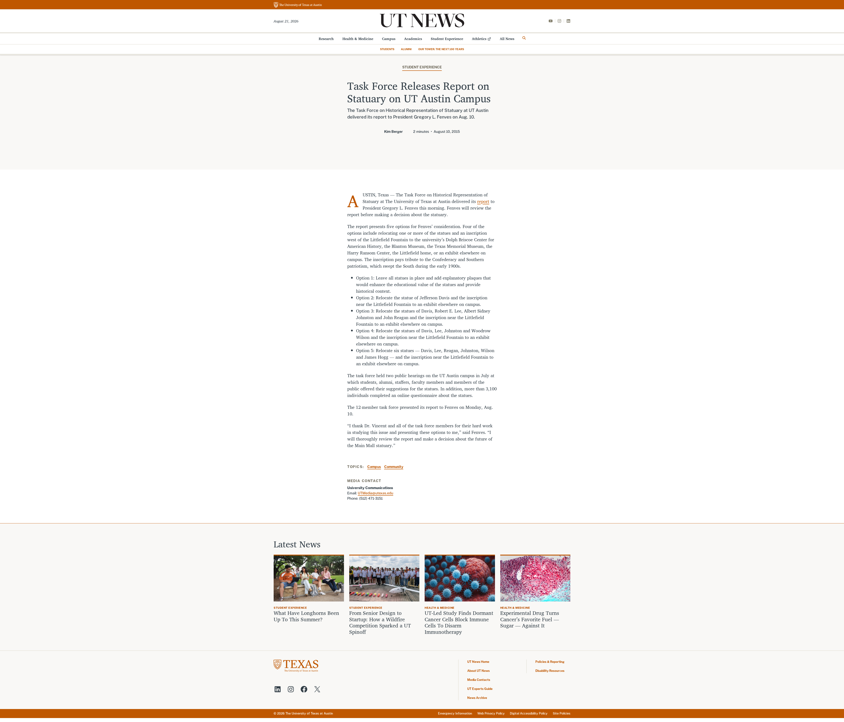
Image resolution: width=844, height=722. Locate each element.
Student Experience (447, 39)
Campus (388, 39)
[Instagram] (559, 21)
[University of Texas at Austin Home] (298, 5)
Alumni (406, 49)
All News (507, 39)
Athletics (479, 39)
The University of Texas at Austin (309, 713)
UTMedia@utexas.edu (375, 493)
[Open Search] (524, 38)
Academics (413, 39)
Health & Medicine (357, 39)
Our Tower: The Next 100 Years (441, 49)
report (483, 201)
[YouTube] (551, 21)
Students (387, 49)
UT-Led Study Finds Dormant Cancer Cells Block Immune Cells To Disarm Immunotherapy (459, 622)
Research (326, 39)
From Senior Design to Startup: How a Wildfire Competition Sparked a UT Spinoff (380, 622)
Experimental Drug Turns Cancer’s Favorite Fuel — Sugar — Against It (529, 619)
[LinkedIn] (568, 21)
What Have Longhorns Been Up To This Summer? (306, 616)
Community (393, 467)
